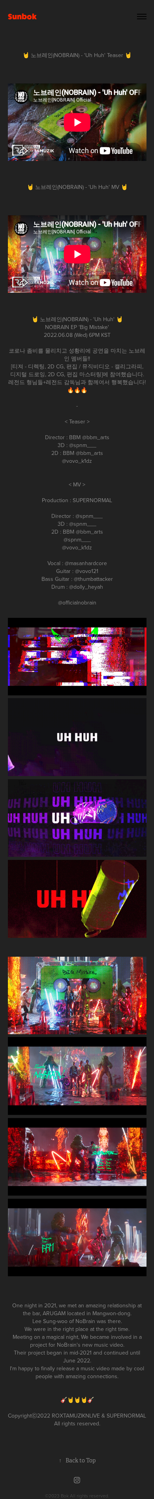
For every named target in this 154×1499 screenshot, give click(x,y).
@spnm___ (82, 445)
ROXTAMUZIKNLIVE (76, 1416)
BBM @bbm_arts (83, 453)
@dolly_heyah (86, 587)
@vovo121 (86, 571)
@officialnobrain (77, 602)
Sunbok (22, 16)
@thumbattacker (93, 579)
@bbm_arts (95, 437)
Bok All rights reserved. (85, 1495)
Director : (57, 437)
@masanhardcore (86, 563)
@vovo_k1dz (77, 461)
